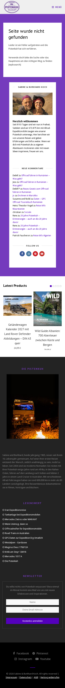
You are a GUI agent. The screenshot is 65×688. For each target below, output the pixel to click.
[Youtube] (42, 253)
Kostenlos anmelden (33, 621)
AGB (36, 677)
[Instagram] (28, 253)
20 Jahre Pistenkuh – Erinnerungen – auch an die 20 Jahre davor (30, 219)
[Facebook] (22, 253)
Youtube (45, 659)
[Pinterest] (35, 253)
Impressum (11, 677)
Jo (14, 195)
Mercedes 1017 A (13, 556)
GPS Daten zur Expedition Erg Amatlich (24, 538)
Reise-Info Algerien (42, 235)
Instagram (25, 659)
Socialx (27, 212)
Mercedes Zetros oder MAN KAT (21, 519)
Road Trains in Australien (17, 533)
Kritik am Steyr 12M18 (15, 552)
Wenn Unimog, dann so (16, 524)
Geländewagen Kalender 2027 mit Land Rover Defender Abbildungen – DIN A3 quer (17, 334)
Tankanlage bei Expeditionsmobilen (22, 514)
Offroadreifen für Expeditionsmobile (23, 528)
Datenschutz (25, 677)
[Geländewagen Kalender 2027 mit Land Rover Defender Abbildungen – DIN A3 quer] (17, 305)
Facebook (22, 653)
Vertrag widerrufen (49, 677)
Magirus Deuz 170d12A (16, 547)
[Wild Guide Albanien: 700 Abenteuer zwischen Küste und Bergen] (47, 308)
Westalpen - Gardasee (16, 542)
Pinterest (42, 653)
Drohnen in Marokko (28, 195)
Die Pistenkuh (11, 561)
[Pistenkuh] (12, 7)
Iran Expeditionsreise (15, 510)
